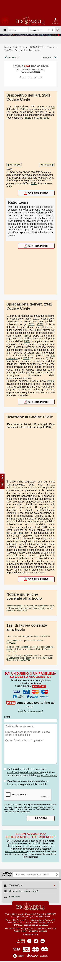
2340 (22, 109)
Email (7, 717)
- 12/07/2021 (28, 636)
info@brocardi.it (28, 928)
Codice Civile (19, 47)
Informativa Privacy (46, 928)
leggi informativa (47, 775)
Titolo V (50, 47)
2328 (27, 117)
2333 (39, 117)
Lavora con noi (30, 934)
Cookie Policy (20, 931)
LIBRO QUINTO (36, 47)
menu (5, 21)
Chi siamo (33, 931)
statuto (51, 381)
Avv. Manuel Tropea (41, 916)
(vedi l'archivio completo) (30, 711)
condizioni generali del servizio (24, 772)
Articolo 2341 (35, 50)
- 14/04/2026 (29, 657)
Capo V (7, 50)
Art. (12, 57)
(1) (53, 108)
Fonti (6, 47)
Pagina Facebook (29, 940)
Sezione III (20, 50)
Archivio (43, 931)
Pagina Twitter (36, 940)
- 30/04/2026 (30, 608)
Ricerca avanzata (57, 29)
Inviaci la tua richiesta (16, 851)
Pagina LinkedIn (43, 940)
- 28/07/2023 (30, 649)
